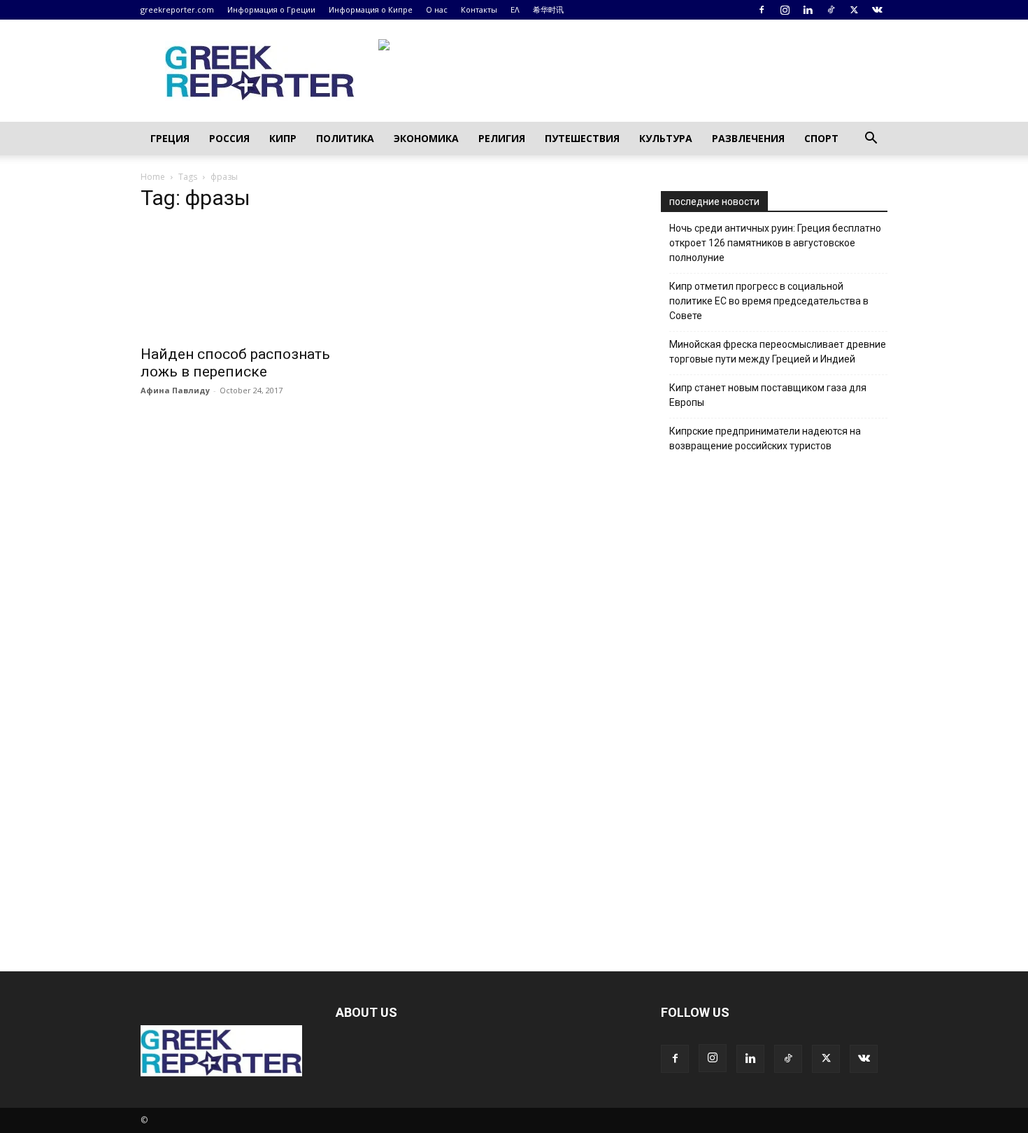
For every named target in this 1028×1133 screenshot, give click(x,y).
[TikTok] (830, 10)
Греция (170, 138)
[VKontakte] (876, 10)
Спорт (821, 138)
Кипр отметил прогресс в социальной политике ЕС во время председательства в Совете (769, 301)
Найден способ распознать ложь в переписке (235, 363)
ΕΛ (515, 9)
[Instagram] (784, 10)
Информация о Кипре (371, 9)
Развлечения (748, 138)
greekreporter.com (177, 9)
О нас (437, 9)
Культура (665, 138)
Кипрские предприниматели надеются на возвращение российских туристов (765, 438)
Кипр (283, 138)
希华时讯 (548, 9)
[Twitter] (853, 10)
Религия (501, 138)
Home (153, 177)
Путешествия (582, 138)
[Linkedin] (807, 10)
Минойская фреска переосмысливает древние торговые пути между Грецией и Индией (777, 352)
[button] (870, 139)
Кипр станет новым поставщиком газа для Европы (767, 395)
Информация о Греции (271, 9)
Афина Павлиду (175, 390)
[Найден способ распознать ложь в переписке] (254, 281)
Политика (345, 138)
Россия (229, 138)
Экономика (426, 138)
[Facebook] (761, 10)
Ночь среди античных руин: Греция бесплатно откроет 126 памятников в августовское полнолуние (775, 243)
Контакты (479, 9)
